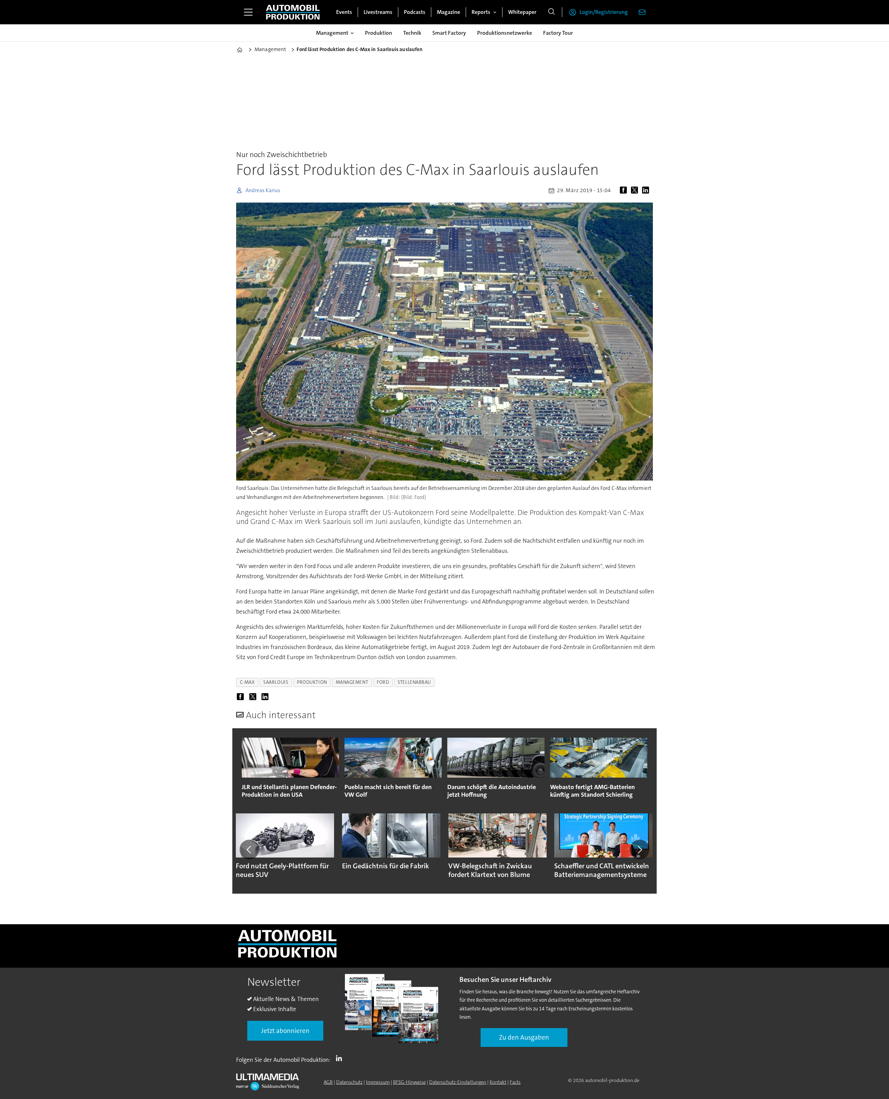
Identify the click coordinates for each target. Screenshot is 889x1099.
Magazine (448, 12)
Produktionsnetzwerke (504, 32)
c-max (247, 682)
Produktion (378, 32)
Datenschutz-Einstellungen (457, 1082)
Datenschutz (349, 1082)
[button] (249, 849)
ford (383, 682)
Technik (412, 32)
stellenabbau (414, 682)
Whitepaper (522, 12)
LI (340, 1058)
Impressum (378, 1082)
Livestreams (378, 12)
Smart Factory (449, 32)
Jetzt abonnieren (285, 1030)
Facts (515, 1082)
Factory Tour (558, 32)
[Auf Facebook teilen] (625, 190)
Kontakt (498, 1082)
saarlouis (275, 682)
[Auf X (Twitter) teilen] (636, 190)
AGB (328, 1082)
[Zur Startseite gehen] (293, 12)
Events (344, 12)
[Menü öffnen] (248, 12)
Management (332, 32)
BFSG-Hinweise (409, 1082)
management (352, 682)
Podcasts (414, 12)
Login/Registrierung (604, 12)
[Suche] (551, 12)
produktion (312, 682)
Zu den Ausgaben (524, 1037)
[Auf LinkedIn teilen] (647, 190)
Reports (481, 12)
